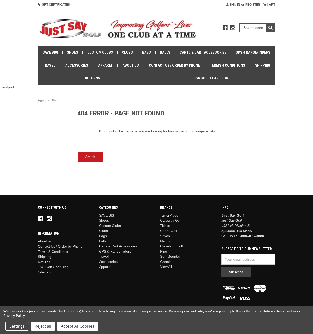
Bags (146, 52)
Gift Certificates (55, 4)
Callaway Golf (170, 220)
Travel (49, 65)
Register (252, 4)
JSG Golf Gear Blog (211, 78)
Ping (163, 251)
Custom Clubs (100, 52)
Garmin (166, 262)
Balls (165, 52)
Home (42, 101)
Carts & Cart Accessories (203, 52)
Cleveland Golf (171, 246)
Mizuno (165, 241)
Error (55, 101)
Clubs (127, 52)
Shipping (262, 65)
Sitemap (44, 272)
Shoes (72, 52)
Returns (92, 78)
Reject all (43, 326)
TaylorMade (169, 215)
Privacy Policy (14, 315)
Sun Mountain (171, 256)
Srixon (165, 236)
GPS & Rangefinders (253, 52)
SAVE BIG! (50, 52)
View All (166, 267)
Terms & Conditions (227, 65)
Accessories (76, 65)
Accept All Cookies (77, 326)
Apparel (105, 65)
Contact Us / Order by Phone (174, 65)
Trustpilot (7, 87)
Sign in (234, 4)
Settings (17, 326)
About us (131, 65)
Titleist (165, 226)
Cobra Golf (168, 231)
